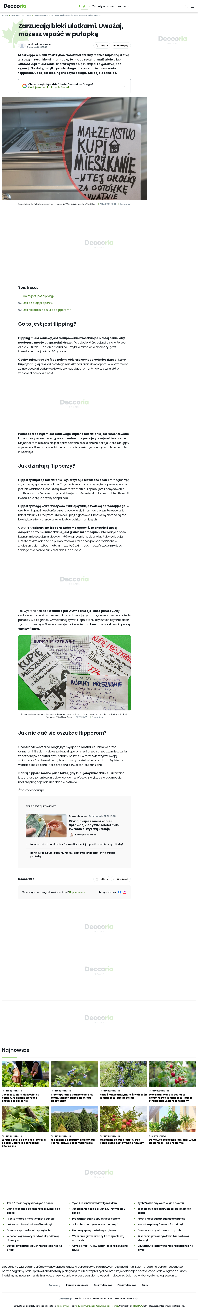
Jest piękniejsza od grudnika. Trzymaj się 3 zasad (33, 1211)
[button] (84, 6)
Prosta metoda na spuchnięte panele (31, 1219)
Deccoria (15, 15)
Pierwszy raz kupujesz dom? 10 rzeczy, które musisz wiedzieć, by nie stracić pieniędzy (72, 854)
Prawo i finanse (41, 15)
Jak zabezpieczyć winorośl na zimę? (29, 1224)
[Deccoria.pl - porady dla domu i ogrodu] (15, 6)
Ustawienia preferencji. (107, 1306)
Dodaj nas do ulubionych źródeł (60, 87)
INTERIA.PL (138, 1306)
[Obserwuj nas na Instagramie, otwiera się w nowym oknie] (124, 892)
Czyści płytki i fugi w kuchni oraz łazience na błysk (34, 1248)
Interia (5, 15)
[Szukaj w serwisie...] (186, 6)
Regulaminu (63, 1306)
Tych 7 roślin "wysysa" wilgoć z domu (30, 1203)
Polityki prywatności (84, 1306)
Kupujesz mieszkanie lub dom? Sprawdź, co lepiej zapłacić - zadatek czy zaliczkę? (76, 844)
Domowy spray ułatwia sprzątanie (29, 1230)
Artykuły (26, 15)
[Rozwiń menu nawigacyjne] (192, 6)
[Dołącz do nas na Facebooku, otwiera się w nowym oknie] (119, 892)
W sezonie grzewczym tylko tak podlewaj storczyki (33, 1238)
